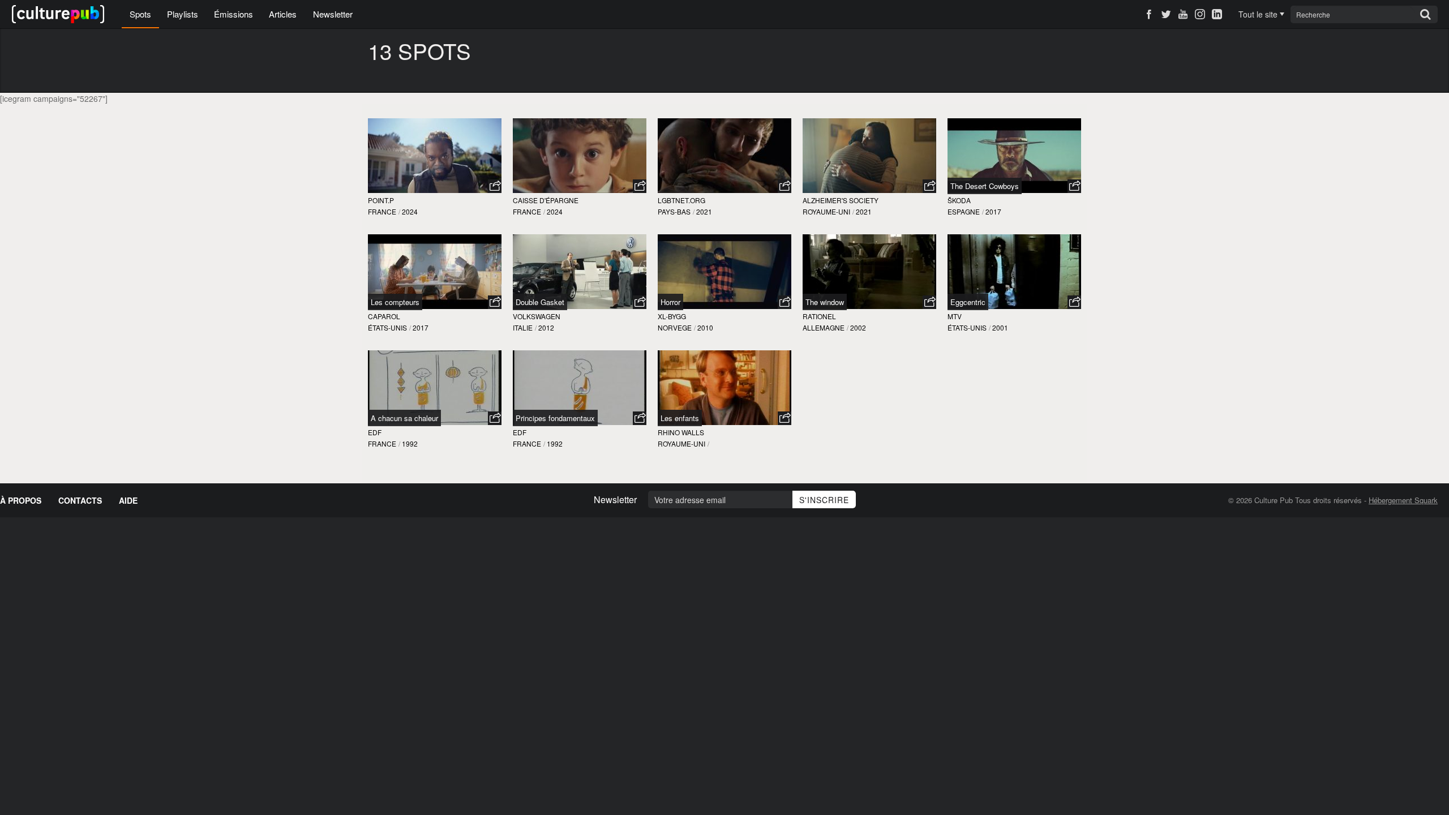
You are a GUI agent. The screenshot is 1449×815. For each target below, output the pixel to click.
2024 (410, 211)
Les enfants (680, 418)
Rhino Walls (681, 432)
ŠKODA (959, 200)
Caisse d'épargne (545, 200)
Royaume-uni (826, 211)
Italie (523, 327)
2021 (704, 211)
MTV (955, 316)
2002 (858, 327)
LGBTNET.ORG (681, 200)
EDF (374, 432)
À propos (20, 500)
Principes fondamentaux (555, 418)
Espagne (964, 211)
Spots (140, 14)
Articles (283, 14)
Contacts (80, 500)
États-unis (387, 327)
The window (824, 302)
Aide (128, 500)
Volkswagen (536, 316)
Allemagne (823, 327)
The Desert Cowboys (984, 186)
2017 (993, 211)
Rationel (819, 316)
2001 (1000, 327)
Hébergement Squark (1403, 500)
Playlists (182, 14)
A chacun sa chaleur (404, 418)
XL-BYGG (672, 316)
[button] (494, 186)
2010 (705, 327)
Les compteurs (395, 302)
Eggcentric (967, 302)
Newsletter (333, 14)
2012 (546, 327)
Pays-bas (674, 211)
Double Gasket (540, 302)
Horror (670, 302)
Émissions (233, 14)
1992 (410, 443)
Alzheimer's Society (840, 200)
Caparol (384, 316)
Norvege (675, 327)
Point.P (381, 200)
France (382, 211)
